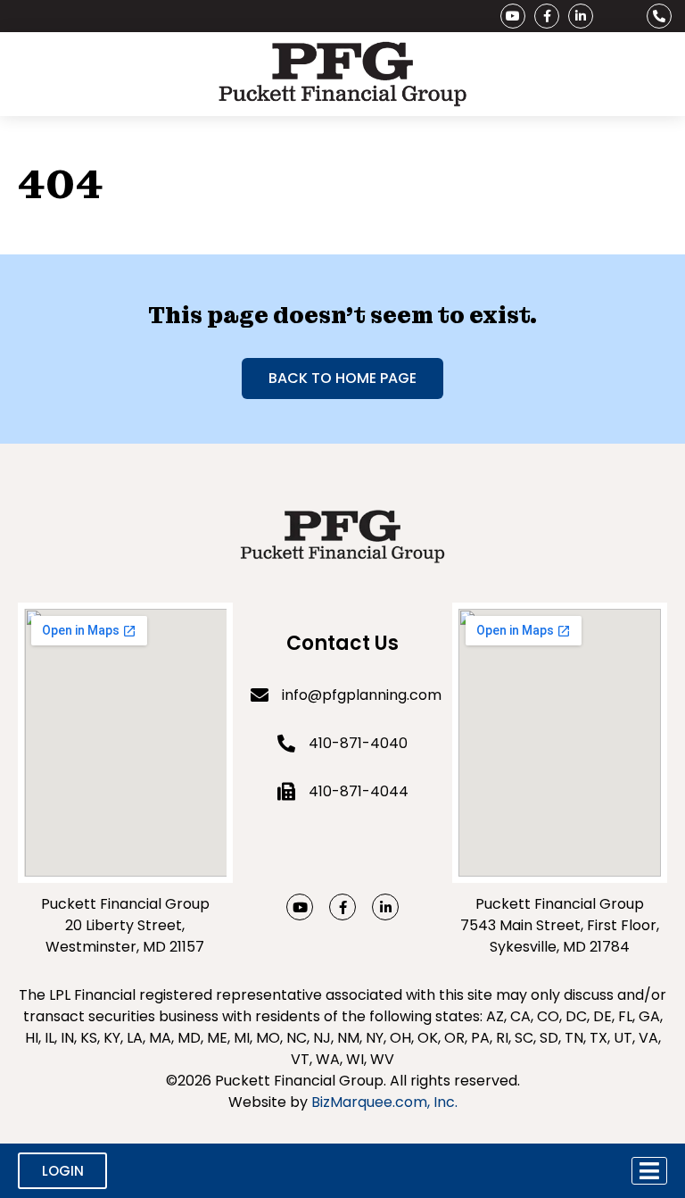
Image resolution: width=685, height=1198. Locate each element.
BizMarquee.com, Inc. (384, 1102)
